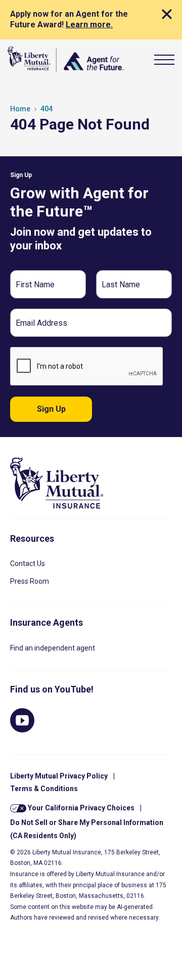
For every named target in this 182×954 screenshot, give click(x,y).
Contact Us (27, 563)
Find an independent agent (52, 648)
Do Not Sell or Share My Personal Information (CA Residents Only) (86, 828)
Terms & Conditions (44, 789)
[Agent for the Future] (66, 59)
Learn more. (89, 24)
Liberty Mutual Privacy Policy (59, 776)
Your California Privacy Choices (80, 808)
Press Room (29, 581)
